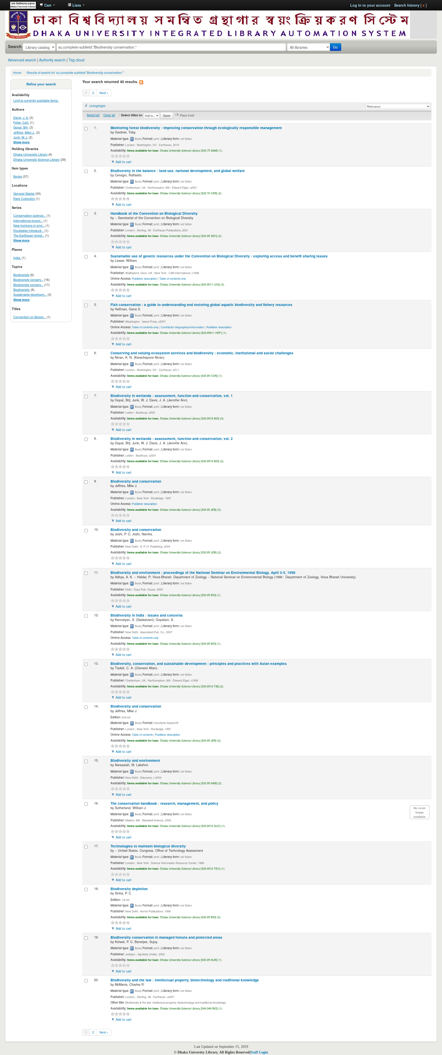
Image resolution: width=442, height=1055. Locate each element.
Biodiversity (21, 275)
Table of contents (142, 734)
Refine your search (41, 84)
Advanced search (22, 59)
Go (335, 47)
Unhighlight (97, 106)
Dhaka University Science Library (36, 159)
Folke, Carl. (21, 122)
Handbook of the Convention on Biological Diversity (154, 213)
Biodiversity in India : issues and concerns (146, 615)
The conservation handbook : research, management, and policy (164, 803)
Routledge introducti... (28, 230)
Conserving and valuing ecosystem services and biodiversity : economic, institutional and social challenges (201, 352)
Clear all (109, 115)
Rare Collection (24, 198)
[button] (47, 5)
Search (15, 46)
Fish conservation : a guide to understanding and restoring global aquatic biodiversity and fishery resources (201, 304)
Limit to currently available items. (36, 100)
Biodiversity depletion (129, 888)
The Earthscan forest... (28, 235)
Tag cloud (76, 59)
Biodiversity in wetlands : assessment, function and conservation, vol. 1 (171, 395)
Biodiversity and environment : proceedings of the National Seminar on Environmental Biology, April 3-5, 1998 (202, 572)
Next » (104, 92)
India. (17, 257)
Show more (21, 142)
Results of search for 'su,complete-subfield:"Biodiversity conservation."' (75, 72)
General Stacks (24, 193)
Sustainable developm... (30, 294)
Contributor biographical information (182, 327)
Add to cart (123, 162)
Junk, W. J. (20, 137)
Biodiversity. (21, 289)
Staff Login (259, 1052)
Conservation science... (29, 215)
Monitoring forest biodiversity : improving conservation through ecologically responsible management (196, 127)
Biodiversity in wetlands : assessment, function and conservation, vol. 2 (171, 438)
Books (17, 176)
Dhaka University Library (30, 154)
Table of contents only (172, 278)
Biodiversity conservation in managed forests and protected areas (166, 937)
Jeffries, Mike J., (24, 132)
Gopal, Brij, (21, 127)
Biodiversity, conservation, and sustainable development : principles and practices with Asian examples (198, 663)
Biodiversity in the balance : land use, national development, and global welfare (177, 170)
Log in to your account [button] (370, 5)
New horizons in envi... (29, 225)
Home (17, 72)
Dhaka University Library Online (23, 5)
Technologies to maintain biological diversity (148, 846)
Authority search (52, 59)
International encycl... (28, 220)
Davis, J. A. (21, 117)
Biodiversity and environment (135, 760)
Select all (93, 115)
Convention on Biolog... (29, 317)
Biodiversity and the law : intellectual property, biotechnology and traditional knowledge (184, 980)
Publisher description (144, 278)
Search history (406, 5)
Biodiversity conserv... (28, 279)
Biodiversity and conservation (135, 481)
